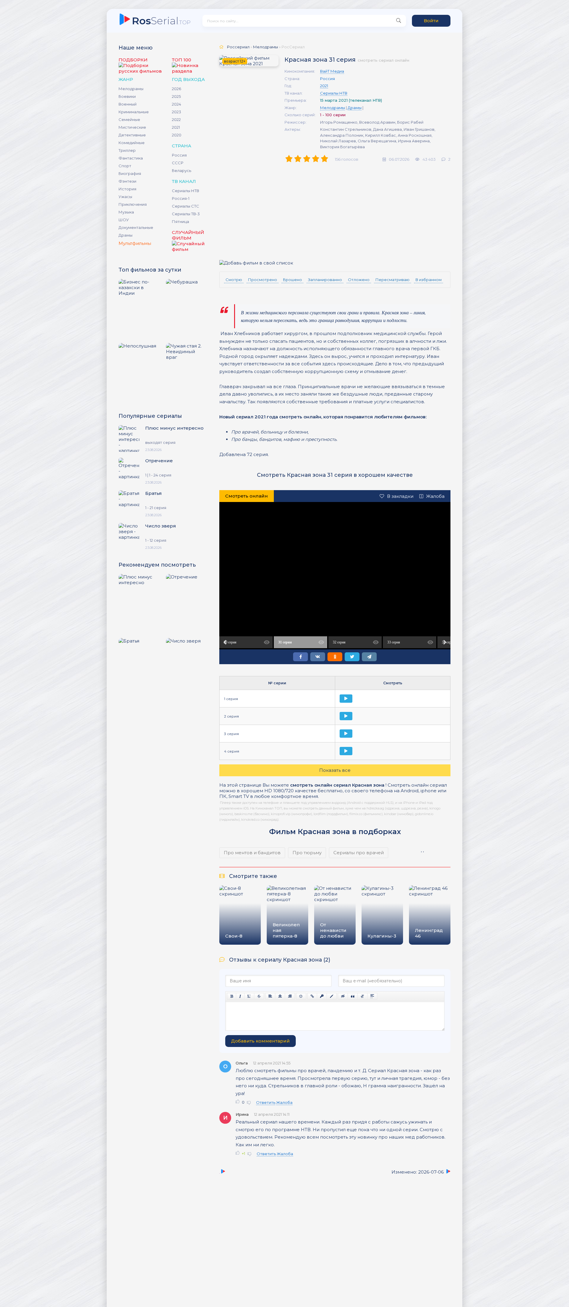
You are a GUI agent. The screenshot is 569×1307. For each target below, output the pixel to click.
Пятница (180, 221)
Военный (128, 104)
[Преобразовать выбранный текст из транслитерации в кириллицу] (362, 996)
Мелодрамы (131, 88)
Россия (179, 155)
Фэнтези (127, 181)
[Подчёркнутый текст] (249, 996)
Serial (161, 21)
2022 (176, 119)
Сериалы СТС (185, 206)
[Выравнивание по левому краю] (270, 996)
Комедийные (132, 142)
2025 (176, 96)
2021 (176, 127)
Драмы (125, 235)
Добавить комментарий (260, 1041)
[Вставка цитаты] (353, 996)
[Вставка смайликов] (301, 996)
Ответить (265, 1102)
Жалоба (435, 496)
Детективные (132, 135)
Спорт (125, 165)
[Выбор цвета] (332, 996)
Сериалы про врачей (358, 852)
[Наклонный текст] (240, 996)
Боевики (127, 96)
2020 (176, 135)
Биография (130, 173)
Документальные (136, 227)
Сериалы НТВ (185, 190)
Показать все (335, 770)
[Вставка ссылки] (312, 996)
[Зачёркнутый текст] (259, 996)
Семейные (129, 119)
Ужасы (125, 196)
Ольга (242, 1063)
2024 (176, 104)
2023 (176, 111)
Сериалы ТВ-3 (186, 213)
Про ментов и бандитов (252, 852)
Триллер (127, 150)
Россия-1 (180, 198)
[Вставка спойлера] (372, 996)
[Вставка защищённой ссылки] (322, 996)
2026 (176, 88)
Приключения (133, 204)
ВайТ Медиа (332, 71)
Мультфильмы (135, 243)
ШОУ (124, 219)
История (127, 189)
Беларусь (181, 170)
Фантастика (131, 158)
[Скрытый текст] (343, 996)
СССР (177, 162)
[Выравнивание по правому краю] (290, 996)
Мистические (132, 127)
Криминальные (134, 111)
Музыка (126, 212)
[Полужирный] (231, 996)
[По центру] (280, 996)
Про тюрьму (307, 852)
